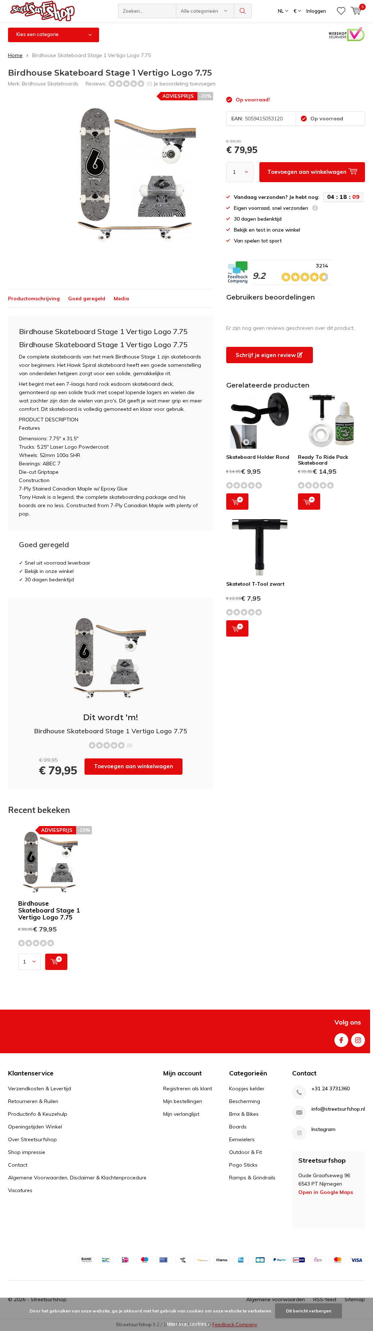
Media (121, 298)
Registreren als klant (187, 1088)
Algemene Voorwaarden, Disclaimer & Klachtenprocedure (77, 1177)
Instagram (358, 1040)
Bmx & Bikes (244, 1114)
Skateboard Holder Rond (257, 457)
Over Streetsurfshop (32, 1139)
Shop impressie (26, 1152)
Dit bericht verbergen (308, 1311)
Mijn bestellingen (182, 1101)
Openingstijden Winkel (35, 1126)
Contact (17, 1165)
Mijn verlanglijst (181, 1114)
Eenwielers (242, 1139)
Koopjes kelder (246, 1088)
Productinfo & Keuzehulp (37, 1114)
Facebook (341, 1040)
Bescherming (244, 1101)
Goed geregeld (86, 298)
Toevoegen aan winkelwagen (133, 766)
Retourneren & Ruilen (33, 1101)
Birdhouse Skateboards (50, 83)
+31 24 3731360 (330, 1089)
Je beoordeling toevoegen (184, 83)
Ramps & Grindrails (252, 1177)
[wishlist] (341, 11)
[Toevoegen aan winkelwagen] (56, 962)
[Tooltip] (315, 209)
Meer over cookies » (188, 1323)
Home (15, 55)
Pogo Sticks (243, 1165)
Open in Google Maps (325, 1192)
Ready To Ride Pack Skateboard (323, 460)
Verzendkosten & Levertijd (39, 1088)
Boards (238, 1126)
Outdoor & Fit (245, 1152)
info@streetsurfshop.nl (338, 1109)
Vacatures (20, 1190)
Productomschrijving (34, 298)
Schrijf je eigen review (266, 355)
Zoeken (243, 11)
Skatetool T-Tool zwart (255, 584)
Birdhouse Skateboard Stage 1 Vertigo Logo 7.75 (49, 910)
